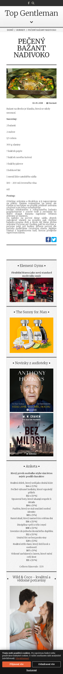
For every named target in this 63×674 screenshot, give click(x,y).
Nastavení (31, 670)
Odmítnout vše (46, 664)
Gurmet (20, 30)
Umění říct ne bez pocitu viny (31, 537)
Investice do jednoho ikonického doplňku (31, 531)
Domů (10, 30)
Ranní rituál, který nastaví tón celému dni (31, 518)
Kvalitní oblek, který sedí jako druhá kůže (31, 483)
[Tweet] (54, 241)
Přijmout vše (17, 664)
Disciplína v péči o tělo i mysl (31, 524)
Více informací (22, 658)
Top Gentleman (31, 13)
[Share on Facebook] (48, 241)
